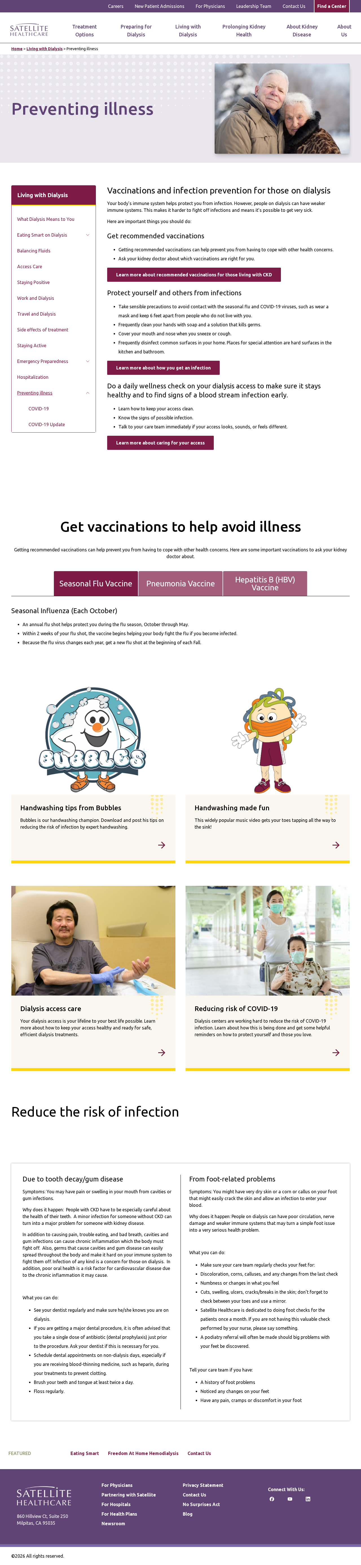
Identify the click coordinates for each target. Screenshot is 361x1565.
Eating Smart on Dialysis (42, 234)
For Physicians (210, 6)
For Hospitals (116, 1504)
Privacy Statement (203, 1485)
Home (17, 49)
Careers (116, 6)
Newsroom (113, 1523)
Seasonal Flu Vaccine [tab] (96, 583)
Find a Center (331, 6)
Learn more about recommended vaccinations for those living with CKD (194, 274)
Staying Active (31, 345)
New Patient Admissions (159, 6)
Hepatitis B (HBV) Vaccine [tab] (265, 583)
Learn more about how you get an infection (163, 367)
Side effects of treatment (42, 329)
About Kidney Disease (302, 30)
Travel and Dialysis (36, 313)
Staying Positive (33, 282)
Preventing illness (34, 392)
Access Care (29, 266)
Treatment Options (84, 30)
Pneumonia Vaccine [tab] (180, 583)
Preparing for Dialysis (136, 30)
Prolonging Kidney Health (244, 30)
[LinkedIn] (308, 1501)
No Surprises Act (201, 1504)
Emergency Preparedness (42, 361)
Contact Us (294, 6)
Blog (188, 1513)
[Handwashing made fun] (268, 846)
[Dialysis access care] (93, 1054)
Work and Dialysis (35, 298)
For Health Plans (119, 1513)
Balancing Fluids (33, 250)
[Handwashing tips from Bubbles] (93, 846)
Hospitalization (33, 377)
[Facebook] (272, 1501)
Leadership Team (253, 6)
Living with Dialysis (188, 30)
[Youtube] (290, 1501)
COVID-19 (38, 408)
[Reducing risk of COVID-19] (268, 1054)
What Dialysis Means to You (45, 219)
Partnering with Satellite (129, 1494)
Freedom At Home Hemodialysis (143, 1453)
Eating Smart (85, 1453)
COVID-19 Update (46, 424)
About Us (344, 30)
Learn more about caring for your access (160, 442)
